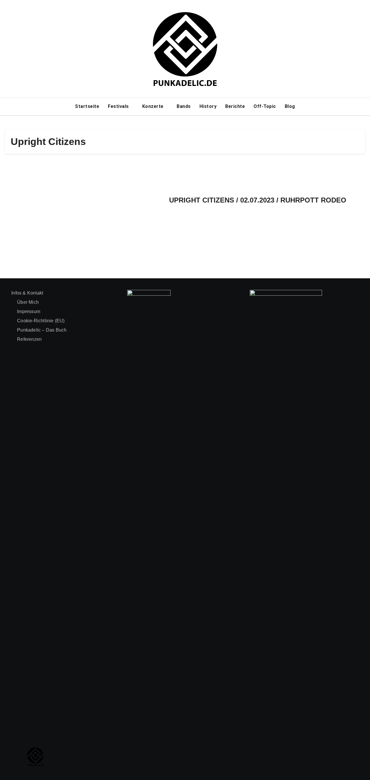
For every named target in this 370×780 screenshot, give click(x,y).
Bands (184, 106)
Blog (290, 106)
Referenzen (29, 339)
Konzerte (153, 106)
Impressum (28, 311)
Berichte (235, 106)
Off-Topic (265, 106)
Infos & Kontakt (27, 292)
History (208, 106)
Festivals (119, 106)
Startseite (87, 106)
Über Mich (28, 302)
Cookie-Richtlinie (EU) (40, 320)
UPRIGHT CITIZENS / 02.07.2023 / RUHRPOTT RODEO (257, 200)
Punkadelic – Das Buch (41, 330)
